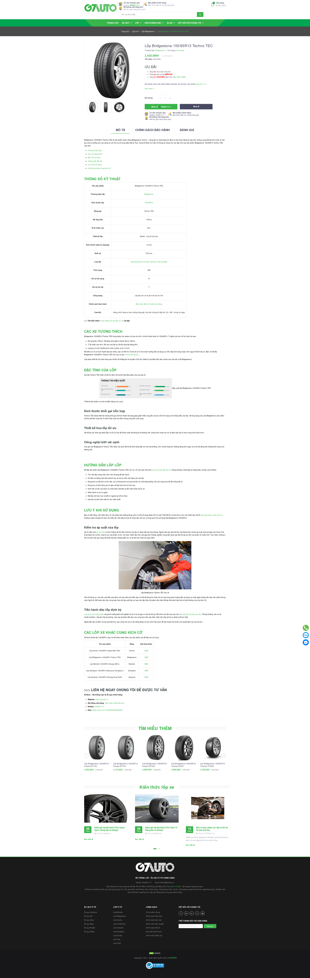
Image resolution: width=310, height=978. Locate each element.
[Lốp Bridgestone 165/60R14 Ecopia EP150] (126, 747)
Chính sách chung (153, 912)
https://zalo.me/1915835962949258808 (107, 710)
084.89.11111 (201, 84)
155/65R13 (149, 202)
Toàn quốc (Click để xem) (114, 703)
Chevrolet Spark (131, 354)
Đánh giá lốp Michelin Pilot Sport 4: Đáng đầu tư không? (161, 828)
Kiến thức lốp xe (157, 787)
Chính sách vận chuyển (155, 924)
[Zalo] (306, 635)
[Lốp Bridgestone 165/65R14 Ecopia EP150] (97, 747)
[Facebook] (306, 642)
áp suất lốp (100, 532)
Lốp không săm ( (137, 262)
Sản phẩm (221, 4)
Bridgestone (149, 194)
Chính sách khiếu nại (154, 935)
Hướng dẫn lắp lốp (95, 161)
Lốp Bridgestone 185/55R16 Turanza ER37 (183, 764)
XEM (146, 650)
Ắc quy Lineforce (90, 912)
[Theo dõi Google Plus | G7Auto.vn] (192, 913)
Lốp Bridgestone (119, 916)
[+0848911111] (306, 628)
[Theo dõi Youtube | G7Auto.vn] (202, 913)
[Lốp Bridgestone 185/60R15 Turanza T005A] (213, 747)
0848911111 (135, 5)
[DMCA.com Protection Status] (155, 953)
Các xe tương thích (95, 154)
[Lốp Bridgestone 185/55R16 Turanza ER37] (184, 747)
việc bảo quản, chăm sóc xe (211, 515)
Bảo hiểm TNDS (179, 77)
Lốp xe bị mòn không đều (94, 614)
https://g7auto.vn (101, 699)
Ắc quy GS (88, 916)
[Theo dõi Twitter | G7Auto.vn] (186, 913)
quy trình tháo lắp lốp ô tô (162, 470)
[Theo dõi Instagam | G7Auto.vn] (197, 913)
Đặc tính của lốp (94, 157)
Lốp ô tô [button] (117, 907)
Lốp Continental (119, 924)
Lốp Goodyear (118, 931)
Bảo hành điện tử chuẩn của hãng (149, 304)
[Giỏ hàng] (213, 4)
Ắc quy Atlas (89, 924)
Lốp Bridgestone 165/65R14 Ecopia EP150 (96, 764)
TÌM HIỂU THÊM (155, 728)
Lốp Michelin (118, 912)
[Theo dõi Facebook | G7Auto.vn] (181, 913)
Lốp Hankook (118, 927)
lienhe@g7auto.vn (167, 882)
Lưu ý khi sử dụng (95, 164)
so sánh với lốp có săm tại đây (155, 262)
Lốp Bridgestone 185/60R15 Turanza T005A (212, 764)
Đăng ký (210, 926)
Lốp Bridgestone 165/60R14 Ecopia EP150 (125, 764)
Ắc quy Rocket (89, 927)
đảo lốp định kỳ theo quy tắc (190, 614)
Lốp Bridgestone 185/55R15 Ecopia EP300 (154, 764)
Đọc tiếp (88, 839)
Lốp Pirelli (117, 943)
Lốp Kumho (117, 920)
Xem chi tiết (175, 886)
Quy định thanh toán (154, 931)
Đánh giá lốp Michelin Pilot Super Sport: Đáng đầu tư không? (109, 828)
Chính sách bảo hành (154, 916)
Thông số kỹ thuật (95, 150)
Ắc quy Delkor (89, 931)
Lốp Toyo (116, 939)
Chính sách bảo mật (153, 920)
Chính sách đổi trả (153, 927)
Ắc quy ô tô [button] (90, 907)
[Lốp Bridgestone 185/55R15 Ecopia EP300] (155, 747)
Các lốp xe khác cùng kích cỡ (99, 168)
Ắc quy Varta (89, 920)
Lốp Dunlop (117, 935)
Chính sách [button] (151, 907)
